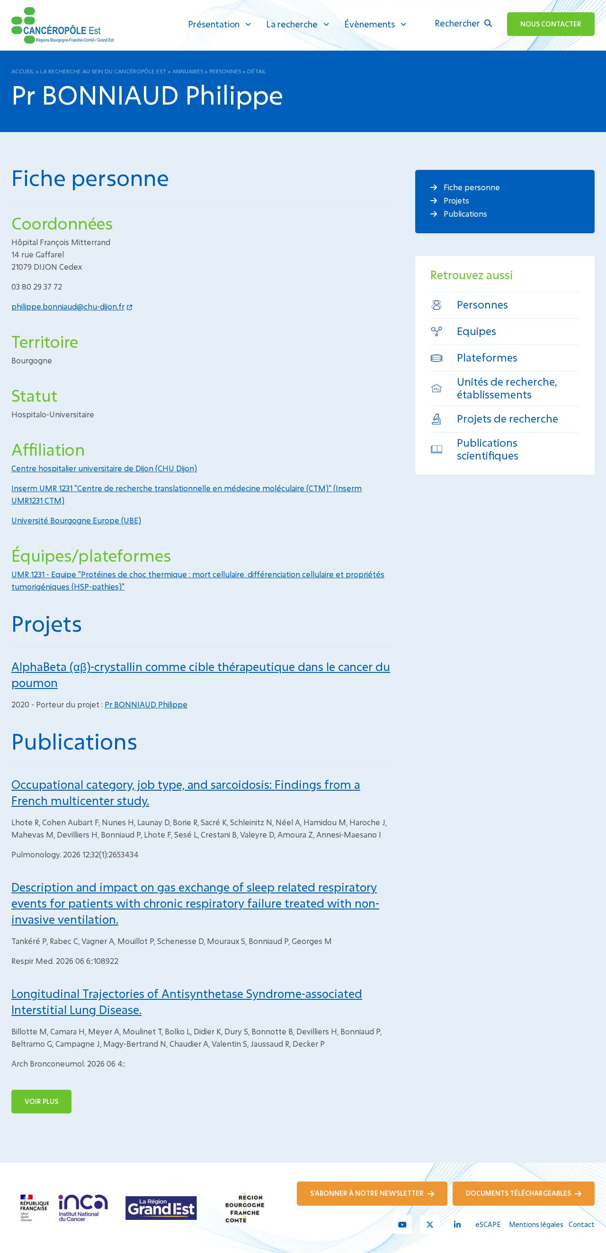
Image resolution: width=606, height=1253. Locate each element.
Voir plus (41, 1101)
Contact (582, 1224)
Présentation (214, 24)
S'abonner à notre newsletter (367, 1193)
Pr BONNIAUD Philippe (146, 704)
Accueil (22, 71)
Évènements (369, 24)
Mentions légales (536, 1224)
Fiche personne (471, 187)
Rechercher (458, 23)
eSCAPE (487, 1224)
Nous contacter (550, 23)
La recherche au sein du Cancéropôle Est (103, 71)
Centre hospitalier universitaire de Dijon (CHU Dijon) (104, 468)
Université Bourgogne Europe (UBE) (76, 520)
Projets (455, 200)
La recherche (292, 24)
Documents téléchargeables (519, 1193)
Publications (464, 214)
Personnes (225, 71)
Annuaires (187, 71)
